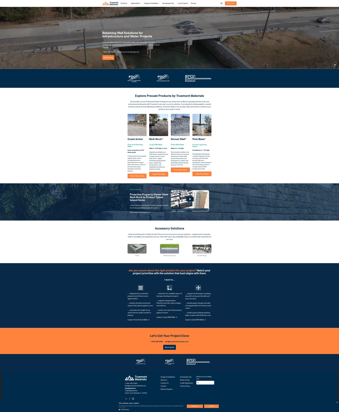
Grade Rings (202, 255)
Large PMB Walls (158, 174)
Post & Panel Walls (137, 176)
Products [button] (124, 3)
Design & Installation (168, 377)
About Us (164, 380)
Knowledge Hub (185, 377)
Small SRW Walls (180, 170)
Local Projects (183, 3)
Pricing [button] (193, 3)
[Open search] (221, 3)
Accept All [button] (195, 406)
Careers (163, 386)
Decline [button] (211, 406)
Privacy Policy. (122, 407)
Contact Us (165, 383)
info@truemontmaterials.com (128, 52)
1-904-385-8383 (108, 52)
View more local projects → (140, 212)
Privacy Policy (185, 386)
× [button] (337, 402)
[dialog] (169, 406)
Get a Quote (169, 347)
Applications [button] (135, 3)
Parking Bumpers (169, 255)
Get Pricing (230, 3)
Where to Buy (185, 380)
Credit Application (186, 383)
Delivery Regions (167, 389)
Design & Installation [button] (151, 3)
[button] (151, 410)
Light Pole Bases (202, 174)
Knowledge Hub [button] (168, 3)
